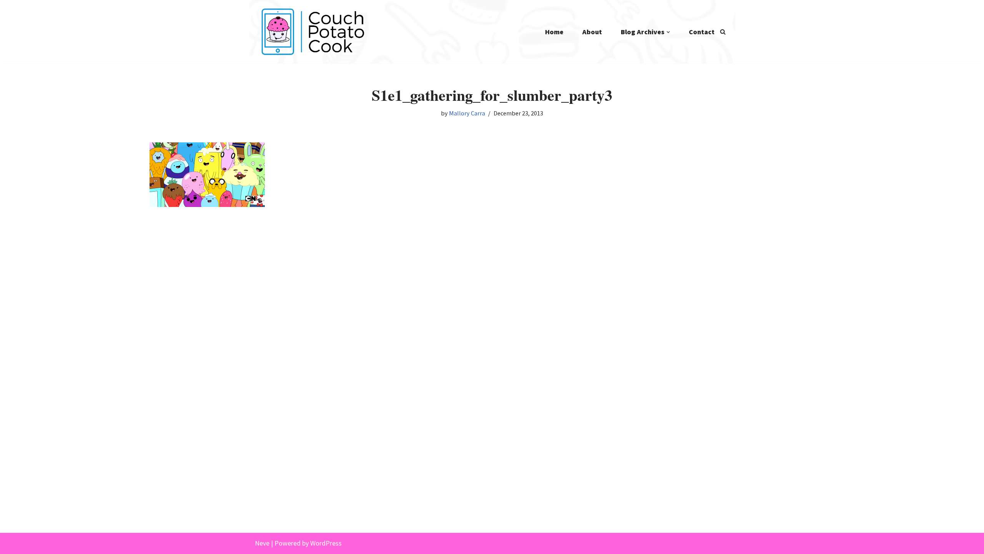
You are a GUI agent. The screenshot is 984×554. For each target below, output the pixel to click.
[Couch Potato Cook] (312, 32)
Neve (262, 543)
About (592, 31)
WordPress (326, 543)
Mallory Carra (467, 113)
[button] (668, 32)
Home (554, 31)
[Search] (723, 32)
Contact (702, 31)
